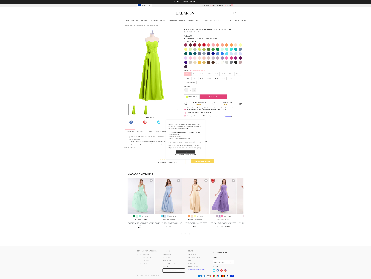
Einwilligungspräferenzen (196, 269)
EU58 (223, 78)
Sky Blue (165, 216)
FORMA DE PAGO (192, 263)
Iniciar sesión (205, 5)
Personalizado (190, 82)
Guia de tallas (192, 254)
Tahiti (219, 216)
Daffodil (195, 216)
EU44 (230, 74)
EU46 (237, 74)
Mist (167, 216)
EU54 (209, 78)
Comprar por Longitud (144, 257)
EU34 (194, 74)
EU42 (223, 74)
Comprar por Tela (142, 263)
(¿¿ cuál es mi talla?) (197, 70)
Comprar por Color (143, 254)
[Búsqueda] (245, 13)
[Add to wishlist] (151, 181)
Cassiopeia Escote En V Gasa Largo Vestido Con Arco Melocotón (196, 222)
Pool (162, 216)
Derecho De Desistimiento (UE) (173, 270)
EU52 (201, 78)
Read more (185, 128)
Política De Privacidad (169, 263)
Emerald (134, 216)
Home (126, 25)
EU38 (209, 74)
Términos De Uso (167, 260)
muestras (228, 116)
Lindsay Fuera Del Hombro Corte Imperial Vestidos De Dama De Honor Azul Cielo (168, 222)
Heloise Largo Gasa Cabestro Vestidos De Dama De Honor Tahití (223, 222)
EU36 (201, 74)
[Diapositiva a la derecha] (177, 109)
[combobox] (240, 13)
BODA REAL (165, 266)
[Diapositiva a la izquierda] (126, 109)
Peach (192, 216)
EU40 (216, 74)
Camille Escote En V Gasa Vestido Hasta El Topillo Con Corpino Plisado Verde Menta (141, 223)
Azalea (222, 216)
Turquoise (140, 216)
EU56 (216, 78)
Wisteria (217, 216)
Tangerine (189, 216)
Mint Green (137, 216)
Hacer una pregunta (130, 147)
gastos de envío (191, 38)
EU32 (187, 74)
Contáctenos (166, 257)
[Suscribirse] (232, 262)
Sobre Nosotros (167, 254)
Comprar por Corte (142, 260)
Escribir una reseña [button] (202, 161)
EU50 (194, 78)
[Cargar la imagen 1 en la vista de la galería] (133, 109)
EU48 (187, 78)
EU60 (230, 78)
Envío (189, 260)
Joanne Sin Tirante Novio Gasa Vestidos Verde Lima (143, 25)
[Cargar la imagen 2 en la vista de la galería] (145, 109)
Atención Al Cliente (193, 266)
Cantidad (187, 87)
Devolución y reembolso (195, 257)
